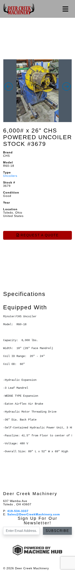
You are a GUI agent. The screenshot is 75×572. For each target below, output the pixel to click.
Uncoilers (10, 175)
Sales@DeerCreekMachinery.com (33, 514)
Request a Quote (39, 235)
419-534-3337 (18, 511)
